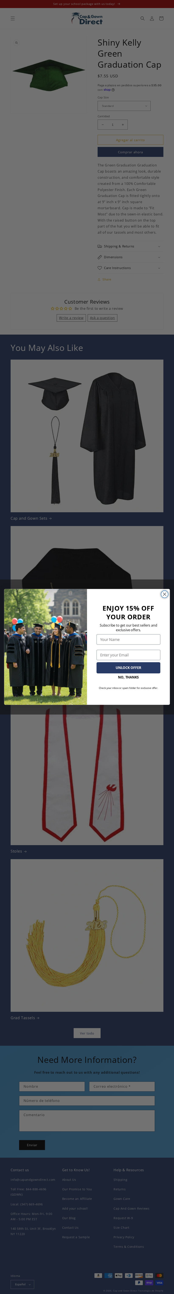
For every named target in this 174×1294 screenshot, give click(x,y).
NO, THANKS (128, 677)
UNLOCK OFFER (128, 668)
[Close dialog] (164, 594)
